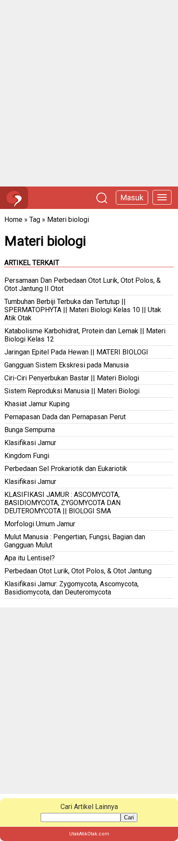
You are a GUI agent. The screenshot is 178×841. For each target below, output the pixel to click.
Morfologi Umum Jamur (39, 524)
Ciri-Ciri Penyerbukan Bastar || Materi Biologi (71, 378)
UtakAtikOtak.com (89, 834)
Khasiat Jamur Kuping (37, 404)
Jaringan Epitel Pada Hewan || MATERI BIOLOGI (76, 352)
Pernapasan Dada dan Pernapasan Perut (65, 417)
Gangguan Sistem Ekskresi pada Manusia (66, 365)
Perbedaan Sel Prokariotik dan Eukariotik (65, 469)
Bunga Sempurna (29, 430)
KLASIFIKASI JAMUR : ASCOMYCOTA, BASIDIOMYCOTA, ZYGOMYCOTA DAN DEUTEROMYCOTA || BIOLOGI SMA (62, 502)
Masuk (132, 197)
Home (13, 219)
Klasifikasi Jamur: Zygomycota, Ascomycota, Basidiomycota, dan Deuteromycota (71, 588)
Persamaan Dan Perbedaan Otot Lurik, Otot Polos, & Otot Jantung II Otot (82, 284)
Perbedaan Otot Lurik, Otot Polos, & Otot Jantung (78, 571)
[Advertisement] (89, 93)
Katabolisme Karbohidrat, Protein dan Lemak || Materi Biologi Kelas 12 (84, 335)
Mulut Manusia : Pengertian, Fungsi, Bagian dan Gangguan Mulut (74, 541)
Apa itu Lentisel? (29, 558)
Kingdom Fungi (26, 456)
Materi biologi (68, 219)
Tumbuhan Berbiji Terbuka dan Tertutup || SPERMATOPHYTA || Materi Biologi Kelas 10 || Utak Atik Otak (82, 309)
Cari (129, 817)
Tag (34, 219)
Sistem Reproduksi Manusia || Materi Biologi (72, 391)
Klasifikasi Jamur (30, 443)
